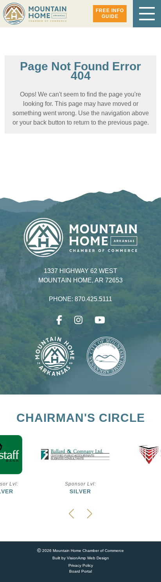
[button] (110, 13)
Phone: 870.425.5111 (81, 299)
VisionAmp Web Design (88, 558)
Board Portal (80, 571)
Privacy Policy (80, 565)
